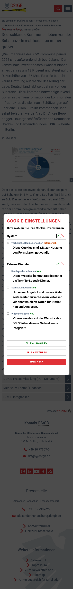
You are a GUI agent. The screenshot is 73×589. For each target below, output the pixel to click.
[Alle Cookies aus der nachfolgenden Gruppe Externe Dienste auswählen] (59, 264)
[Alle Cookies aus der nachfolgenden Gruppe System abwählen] (63, 236)
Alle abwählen (36, 352)
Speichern (36, 361)
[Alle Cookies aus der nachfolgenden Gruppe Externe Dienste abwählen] (63, 264)
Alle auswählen (36, 343)
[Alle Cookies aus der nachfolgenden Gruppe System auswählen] (59, 236)
